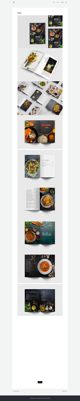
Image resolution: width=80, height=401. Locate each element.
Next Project (65, 391)
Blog (66, 2)
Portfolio (62, 2)
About (58, 2)
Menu (40, 382)
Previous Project (15, 391)
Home (54, 2)
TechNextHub (48, 398)
